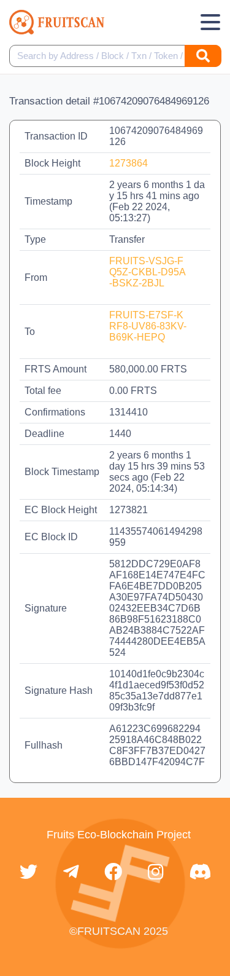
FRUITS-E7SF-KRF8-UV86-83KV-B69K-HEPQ (147, 326)
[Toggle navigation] (210, 22)
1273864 (128, 163)
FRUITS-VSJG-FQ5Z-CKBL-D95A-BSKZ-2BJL (147, 272)
